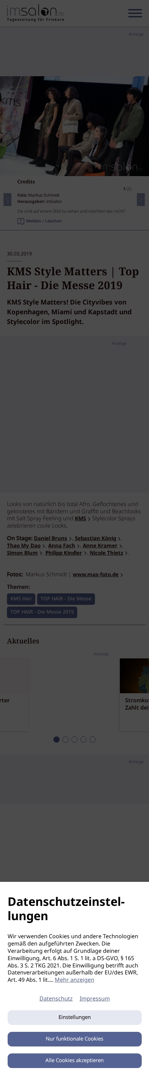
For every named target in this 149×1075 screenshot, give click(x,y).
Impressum (95, 999)
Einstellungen (75, 1017)
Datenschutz (56, 999)
